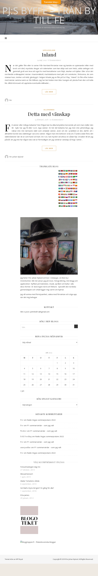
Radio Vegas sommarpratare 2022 (41, 420)
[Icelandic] (59, 185)
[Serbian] (69, 197)
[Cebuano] (69, 174)
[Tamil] (66, 203)
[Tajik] (64, 203)
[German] (74, 180)
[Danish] (66, 177)
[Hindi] (71, 182)
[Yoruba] (74, 206)
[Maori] (76, 191)
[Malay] (71, 191)
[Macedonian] (64, 191)
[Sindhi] (76, 197)
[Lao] (71, 188)
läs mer (49, 92)
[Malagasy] (66, 191)
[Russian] (66, 197)
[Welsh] (66, 206)
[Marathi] (59, 194)
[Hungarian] (76, 182)
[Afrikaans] (59, 171)
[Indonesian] (64, 185)
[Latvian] (76, 188)
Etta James (24, 495)
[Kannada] (76, 185)
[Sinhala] (59, 200)
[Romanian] (64, 197)
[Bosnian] (62, 174)
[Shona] (71, 197)
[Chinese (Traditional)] (76, 174)
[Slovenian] (64, 200)
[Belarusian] (76, 171)
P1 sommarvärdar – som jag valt (40, 425)
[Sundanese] (76, 200)
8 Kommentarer (54, 60)
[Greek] (76, 180)
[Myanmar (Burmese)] (64, 194)
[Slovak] (62, 200)
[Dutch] (69, 177)
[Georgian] (71, 180)
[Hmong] (74, 182)
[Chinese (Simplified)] (74, 174)
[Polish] (76, 194)
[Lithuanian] (59, 191)
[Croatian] (62, 177)
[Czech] (64, 177)
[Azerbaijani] (71, 171)
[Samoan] (66, 200)
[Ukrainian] (76, 203)
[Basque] (74, 171)
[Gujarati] (59, 182)
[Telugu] (69, 203)
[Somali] (71, 200)
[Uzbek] (62, 206)
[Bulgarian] (64, 174)
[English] (71, 177)
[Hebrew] (69, 182)
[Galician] (69, 180)
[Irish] (66, 185)
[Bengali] (59, 174)
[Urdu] (59, 206)
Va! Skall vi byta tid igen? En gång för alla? (37, 488)
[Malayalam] (69, 191)
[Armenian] (69, 171)
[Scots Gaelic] (69, 200)
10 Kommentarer (56, 119)
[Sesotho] (74, 197)
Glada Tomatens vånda (29, 481)
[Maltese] (74, 191)
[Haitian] (62, 182)
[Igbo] (62, 185)
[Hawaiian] (66, 182)
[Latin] (74, 188)
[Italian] (69, 185)
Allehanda (49, 110)
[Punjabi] (62, 197)
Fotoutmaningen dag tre (30, 467)
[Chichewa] (71, 174)
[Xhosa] (69, 206)
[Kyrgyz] (69, 188)
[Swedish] (62, 203)
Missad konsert (26, 474)
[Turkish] (74, 203)
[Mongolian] (62, 194)
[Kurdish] (66, 188)
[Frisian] (66, 180)
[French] (64, 180)
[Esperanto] (74, 177)
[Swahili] (59, 203)
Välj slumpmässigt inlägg (49, 462)
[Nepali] (66, 194)
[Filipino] (59, 180)
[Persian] (74, 194)
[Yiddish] (71, 206)
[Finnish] (62, 180)
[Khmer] (62, 188)
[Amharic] (64, 171)
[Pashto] (71, 194)
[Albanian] (62, 171)
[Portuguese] (59, 197)
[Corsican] (59, 177)
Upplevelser (49, 50)
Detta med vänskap (49, 114)
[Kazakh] (59, 188)
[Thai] (71, 203)
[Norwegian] (69, 194)
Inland (49, 54)
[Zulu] (76, 206)
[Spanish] (74, 200)
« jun (22, 391)
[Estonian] (76, 177)
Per (10, 100)
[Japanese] (71, 185)
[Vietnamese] (64, 206)
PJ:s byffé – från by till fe (49, 15)
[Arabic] (66, 171)
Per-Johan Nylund (16, 157)
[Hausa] (64, 182)
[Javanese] (74, 185)
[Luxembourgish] (62, 191)
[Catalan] (66, 174)
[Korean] (64, 188)
